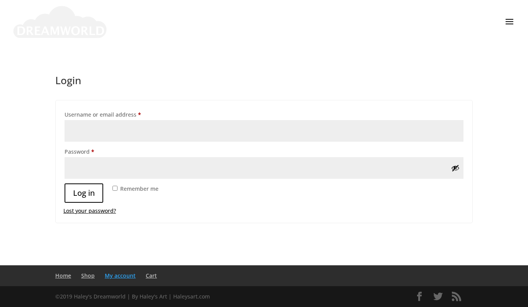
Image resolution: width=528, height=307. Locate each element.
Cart (151, 275)
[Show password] (455, 168)
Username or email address (115, 114)
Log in (84, 193)
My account (120, 275)
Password (91, 151)
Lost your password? (89, 210)
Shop (88, 275)
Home (63, 275)
